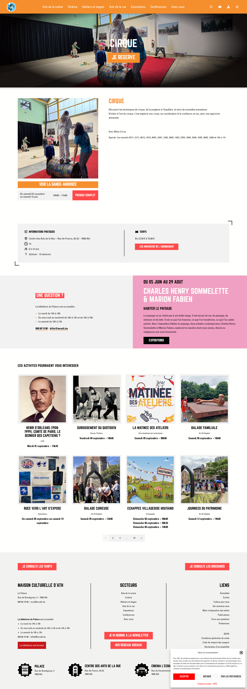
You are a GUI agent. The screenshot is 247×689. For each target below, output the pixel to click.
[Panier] (219, 6)
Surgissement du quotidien (96, 428)
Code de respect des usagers (216, 642)
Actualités (224, 593)
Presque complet (85, 195)
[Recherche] (211, 6)
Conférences (128, 614)
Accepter (184, 677)
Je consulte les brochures (207, 566)
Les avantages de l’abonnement (157, 246)
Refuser (207, 677)
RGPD (215, 683)
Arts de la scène (128, 593)
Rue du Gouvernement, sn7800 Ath (163, 672)
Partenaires (224, 623)
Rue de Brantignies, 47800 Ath (44, 672)
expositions (156, 340)
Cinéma (128, 597)
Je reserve (123, 57)
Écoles (226, 597)
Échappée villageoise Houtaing (150, 508)
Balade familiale (204, 428)
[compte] (228, 6)
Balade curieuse (96, 508)
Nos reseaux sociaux (128, 645)
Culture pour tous (221, 601)
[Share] (237, 6)
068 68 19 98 (41, 328)
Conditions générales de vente (215, 638)
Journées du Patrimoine (204, 508)
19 (134, 537)
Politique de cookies (205, 683)
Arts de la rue (128, 606)
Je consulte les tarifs (37, 566)
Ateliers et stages (128, 601)
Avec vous (128, 619)
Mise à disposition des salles (216, 610)
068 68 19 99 (23, 601)
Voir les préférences (231, 677)
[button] (241, 652)
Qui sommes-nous (221, 606)
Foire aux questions (220, 619)
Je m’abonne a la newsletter (128, 635)
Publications (223, 614)
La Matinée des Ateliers (150, 428)
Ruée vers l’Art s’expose (42, 508)
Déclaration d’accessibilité (217, 646)
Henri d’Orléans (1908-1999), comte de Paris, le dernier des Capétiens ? (42, 432)
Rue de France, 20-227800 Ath (94, 672)
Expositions (128, 610)
